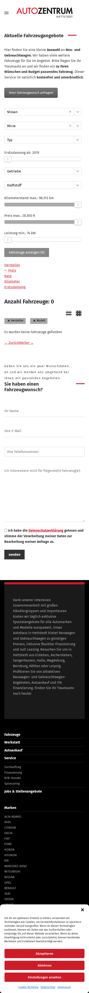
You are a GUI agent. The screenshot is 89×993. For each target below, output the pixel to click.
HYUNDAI (10, 855)
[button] (82, 910)
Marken (10, 808)
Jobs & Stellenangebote (23, 791)
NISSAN (9, 877)
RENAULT (10, 888)
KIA (6, 860)
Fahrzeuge (12, 735)
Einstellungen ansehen (44, 977)
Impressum (64, 987)
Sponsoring (12, 783)
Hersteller (12, 265)
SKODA (9, 899)
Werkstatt (12, 742)
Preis (12, 270)
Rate (8, 276)
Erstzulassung (14, 287)
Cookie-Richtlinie (28, 987)
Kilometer (12, 281)
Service (10, 758)
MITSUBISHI (12, 871)
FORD (8, 844)
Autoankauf (13, 750)
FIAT (7, 839)
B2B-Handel (12, 778)
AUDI (7, 822)
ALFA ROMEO (12, 817)
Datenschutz (48, 987)
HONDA (9, 849)
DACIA (8, 833)
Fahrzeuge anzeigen (26, 252)
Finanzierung (13, 772)
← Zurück (11, 343)
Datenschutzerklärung (46, 530)
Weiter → (26, 343)
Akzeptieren (44, 954)
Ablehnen (45, 965)
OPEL (7, 883)
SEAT (7, 894)
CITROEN (10, 828)
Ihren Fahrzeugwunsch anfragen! (31, 93)
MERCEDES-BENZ (15, 866)
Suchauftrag (12, 767)
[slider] (7, 159)
